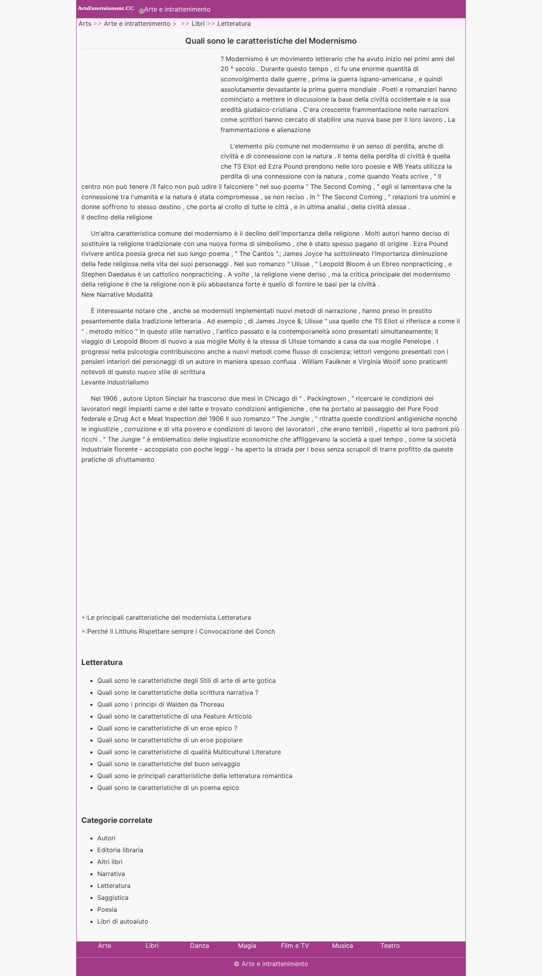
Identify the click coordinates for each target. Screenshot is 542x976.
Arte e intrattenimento (177, 9)
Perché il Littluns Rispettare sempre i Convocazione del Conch (182, 631)
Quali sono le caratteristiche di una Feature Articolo (175, 716)
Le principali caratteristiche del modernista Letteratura (170, 617)
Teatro (390, 945)
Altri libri (110, 862)
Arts (85, 23)
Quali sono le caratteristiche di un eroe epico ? (168, 728)
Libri (198, 23)
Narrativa (111, 874)
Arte (104, 945)
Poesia (107, 909)
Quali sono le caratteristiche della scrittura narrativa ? (178, 692)
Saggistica (113, 897)
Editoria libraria (120, 850)
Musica (342, 945)
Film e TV (295, 945)
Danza (199, 945)
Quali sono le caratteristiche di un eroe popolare (170, 740)
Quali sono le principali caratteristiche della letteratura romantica (195, 776)
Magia (247, 945)
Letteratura (234, 23)
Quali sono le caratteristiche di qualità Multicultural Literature (190, 752)
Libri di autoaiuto (122, 921)
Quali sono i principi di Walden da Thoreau (161, 704)
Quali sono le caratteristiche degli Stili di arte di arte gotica (187, 680)
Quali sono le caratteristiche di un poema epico (169, 788)
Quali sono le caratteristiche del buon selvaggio (169, 764)
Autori (106, 838)
